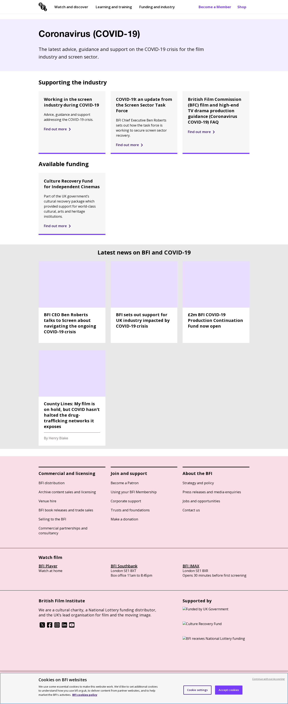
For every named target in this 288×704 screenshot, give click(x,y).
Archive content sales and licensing (67, 491)
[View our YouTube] (71, 626)
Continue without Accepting (268, 678)
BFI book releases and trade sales (66, 510)
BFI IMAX (191, 565)
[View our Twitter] (42, 626)
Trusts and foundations (130, 510)
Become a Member (215, 6)
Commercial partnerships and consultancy (63, 530)
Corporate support (126, 501)
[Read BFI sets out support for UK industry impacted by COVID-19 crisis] (144, 302)
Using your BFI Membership (134, 491)
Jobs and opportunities (201, 501)
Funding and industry (157, 6)
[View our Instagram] (57, 626)
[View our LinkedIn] (64, 626)
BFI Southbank (124, 565)
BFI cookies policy (84, 694)
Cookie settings (197, 690)
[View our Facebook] (49, 626)
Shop (241, 6)
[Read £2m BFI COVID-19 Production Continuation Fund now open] (216, 302)
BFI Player (48, 565)
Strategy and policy (198, 482)
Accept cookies (229, 690)
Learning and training (114, 6)
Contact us (191, 510)
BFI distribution (52, 482)
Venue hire (47, 501)
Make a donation (124, 519)
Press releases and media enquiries (212, 491)
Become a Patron (125, 482)
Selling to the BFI (52, 519)
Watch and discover (71, 6)
